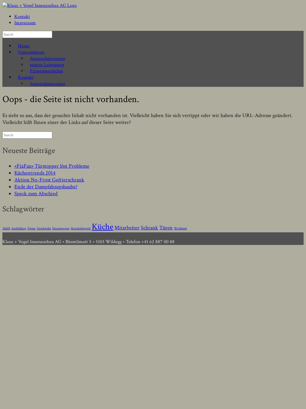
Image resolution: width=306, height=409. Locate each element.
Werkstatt (180, 228)
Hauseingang (61, 228)
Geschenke (44, 228)
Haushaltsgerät (81, 228)
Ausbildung (18, 228)
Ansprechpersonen (47, 58)
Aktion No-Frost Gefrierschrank (49, 179)
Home (24, 46)
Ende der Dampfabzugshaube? (45, 186)
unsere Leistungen (47, 65)
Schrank (149, 227)
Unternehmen (31, 52)
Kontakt (22, 16)
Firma (31, 228)
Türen (166, 227)
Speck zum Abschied (36, 193)
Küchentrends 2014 (35, 172)
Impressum (25, 23)
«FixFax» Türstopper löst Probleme (51, 166)
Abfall (6, 228)
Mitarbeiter (127, 227)
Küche (102, 226)
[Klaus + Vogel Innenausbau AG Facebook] (4, 235)
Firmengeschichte (46, 71)
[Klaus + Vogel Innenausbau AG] (39, 5)
